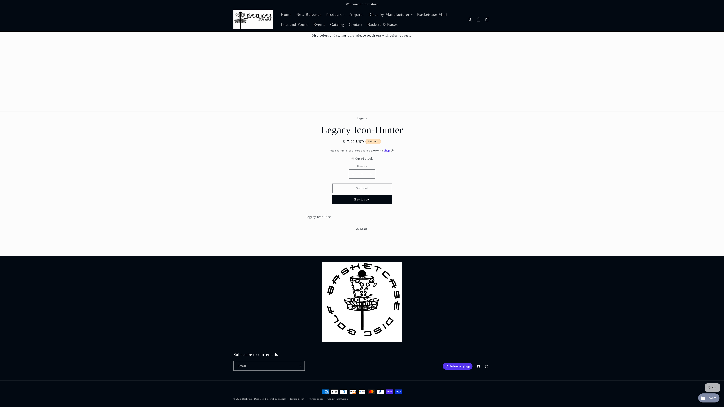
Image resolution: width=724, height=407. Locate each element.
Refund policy (297, 399)
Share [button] (363, 228)
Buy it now (362, 199)
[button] (335, 14)
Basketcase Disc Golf (253, 399)
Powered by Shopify (275, 399)
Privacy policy (316, 399)
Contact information (337, 399)
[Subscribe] (300, 365)
